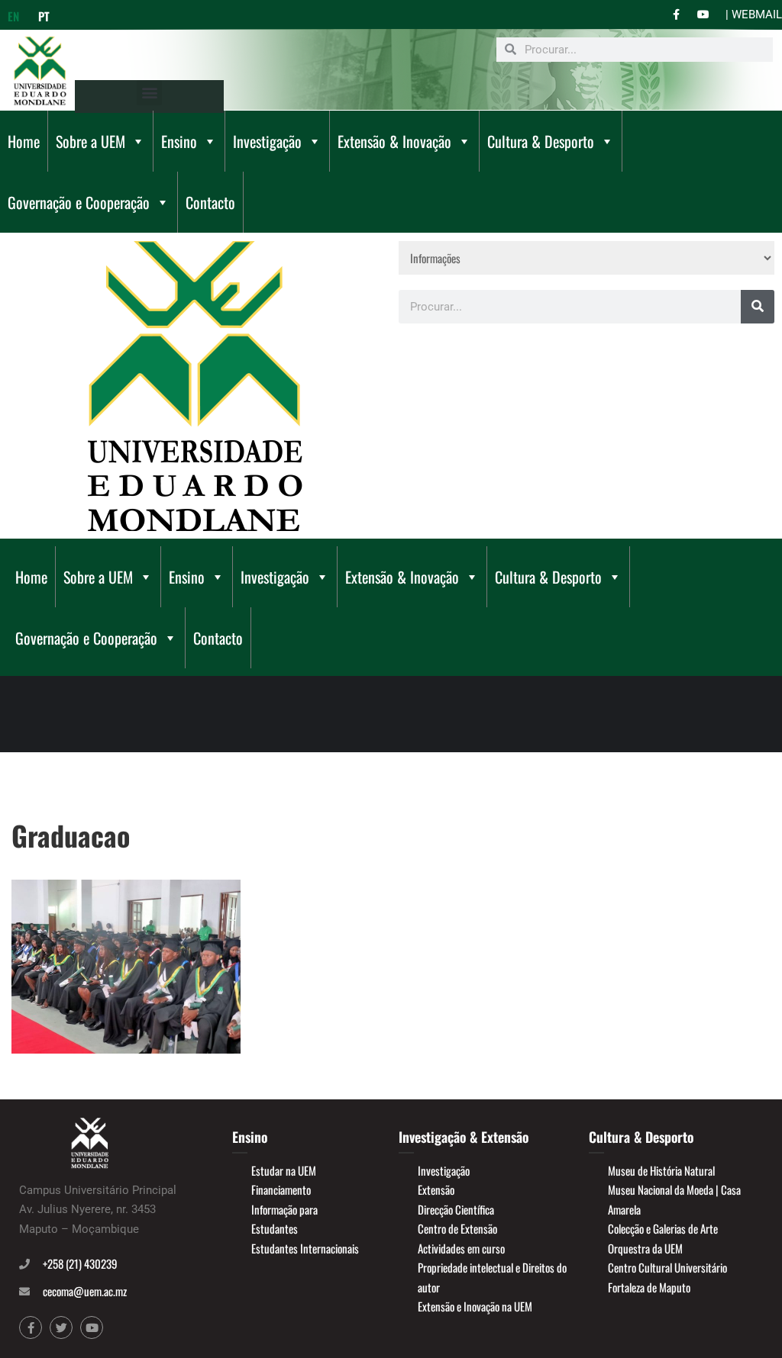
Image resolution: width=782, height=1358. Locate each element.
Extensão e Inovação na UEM (475, 1306)
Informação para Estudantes (284, 1219)
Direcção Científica (456, 1209)
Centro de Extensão (457, 1228)
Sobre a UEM (90, 141)
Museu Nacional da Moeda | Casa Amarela (674, 1199)
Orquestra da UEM (645, 1248)
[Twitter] (61, 1327)
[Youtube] (91, 1327)
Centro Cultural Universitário (667, 1267)
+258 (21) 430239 (80, 1263)
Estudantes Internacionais (305, 1248)
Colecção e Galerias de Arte (663, 1228)
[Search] (757, 306)
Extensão (436, 1189)
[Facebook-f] (30, 1327)
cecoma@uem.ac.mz (85, 1290)
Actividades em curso (461, 1248)
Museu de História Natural (661, 1170)
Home (24, 141)
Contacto (210, 202)
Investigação (267, 141)
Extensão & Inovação (394, 141)
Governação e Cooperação (79, 202)
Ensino (179, 141)
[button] (149, 92)
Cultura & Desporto (540, 141)
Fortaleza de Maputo (649, 1287)
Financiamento (281, 1189)
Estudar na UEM (283, 1170)
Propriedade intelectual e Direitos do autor (492, 1277)
